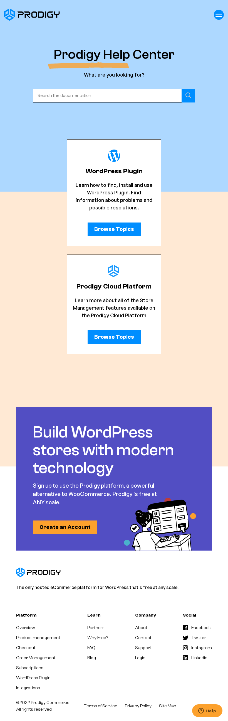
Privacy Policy (138, 705)
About (141, 627)
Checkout (26, 647)
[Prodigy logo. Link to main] (32, 14)
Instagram (201, 647)
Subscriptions (29, 667)
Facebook (201, 627)
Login (140, 657)
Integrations (28, 687)
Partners (96, 627)
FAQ (91, 647)
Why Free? (97, 637)
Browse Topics (114, 229)
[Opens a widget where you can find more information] (207, 711)
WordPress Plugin (33, 677)
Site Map (167, 705)
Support (143, 647)
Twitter (198, 637)
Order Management (36, 657)
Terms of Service (100, 705)
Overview (25, 627)
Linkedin (199, 657)
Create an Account (65, 527)
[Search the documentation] (188, 95)
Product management (38, 637)
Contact (143, 637)
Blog (91, 657)
